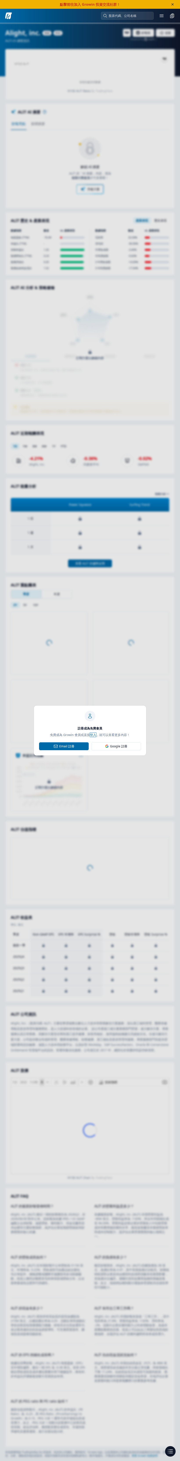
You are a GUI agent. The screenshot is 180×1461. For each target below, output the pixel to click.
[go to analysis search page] (8, 15)
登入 (93, 735)
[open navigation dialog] (170, 1451)
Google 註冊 (118, 746)
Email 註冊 (66, 746)
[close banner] (172, 4)
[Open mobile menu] (161, 15)
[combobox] (129, 16)
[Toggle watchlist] (172, 15)
